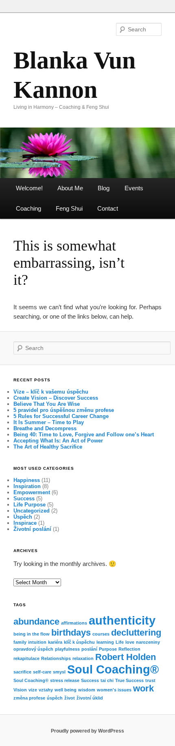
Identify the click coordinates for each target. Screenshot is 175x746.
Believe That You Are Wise (46, 404)
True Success (129, 680)
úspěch (55, 697)
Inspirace (25, 523)
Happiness (26, 480)
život (69, 697)
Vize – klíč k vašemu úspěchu (50, 392)
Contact (107, 208)
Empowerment (31, 492)
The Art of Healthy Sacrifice (47, 447)
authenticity (122, 620)
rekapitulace (26, 658)
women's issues (114, 689)
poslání (89, 649)
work (143, 688)
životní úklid (90, 697)
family (19, 642)
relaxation (83, 658)
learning (105, 642)
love (129, 642)
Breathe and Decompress (45, 428)
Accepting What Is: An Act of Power (58, 441)
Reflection (129, 649)
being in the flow (31, 634)
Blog (103, 188)
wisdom (86, 689)
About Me (70, 188)
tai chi (107, 680)
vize (32, 689)
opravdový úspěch (33, 649)
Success (24, 498)
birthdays (71, 632)
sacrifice (22, 671)
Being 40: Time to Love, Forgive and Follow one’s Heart (83, 434)
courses (100, 634)
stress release (64, 680)
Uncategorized (31, 511)
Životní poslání (32, 529)
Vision (20, 689)
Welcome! (29, 188)
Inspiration (27, 486)
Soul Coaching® (113, 669)
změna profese (29, 697)
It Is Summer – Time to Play (48, 422)
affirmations (74, 623)
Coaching (28, 208)
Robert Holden (125, 657)
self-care (42, 671)
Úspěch (22, 517)
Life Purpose (29, 505)
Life (120, 642)
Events (134, 188)
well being (66, 689)
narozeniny (148, 642)
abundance (36, 621)
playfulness (67, 649)
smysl (59, 671)
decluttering (136, 632)
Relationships (56, 658)
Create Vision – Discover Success (55, 398)
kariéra (55, 642)
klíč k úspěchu (79, 642)
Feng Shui (69, 208)
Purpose (108, 649)
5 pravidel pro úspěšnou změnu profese (63, 410)
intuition (37, 642)
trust (150, 680)
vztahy (46, 689)
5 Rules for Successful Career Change (61, 416)
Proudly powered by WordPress (87, 731)
